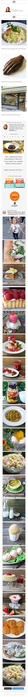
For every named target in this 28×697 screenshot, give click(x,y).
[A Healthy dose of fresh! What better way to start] (14, 510)
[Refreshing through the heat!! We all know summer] (14, 392)
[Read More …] (12, 130)
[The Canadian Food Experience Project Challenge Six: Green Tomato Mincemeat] (13, 147)
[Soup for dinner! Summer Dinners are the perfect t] (14, 486)
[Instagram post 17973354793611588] (14, 251)
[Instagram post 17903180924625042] (14, 228)
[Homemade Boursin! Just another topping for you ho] (14, 651)
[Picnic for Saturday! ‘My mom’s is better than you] (14, 463)
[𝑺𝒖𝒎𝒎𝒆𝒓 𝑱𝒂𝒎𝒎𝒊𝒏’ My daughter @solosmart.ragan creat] (14, 369)
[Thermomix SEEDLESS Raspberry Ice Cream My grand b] (14, 322)
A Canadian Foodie (14, 9)
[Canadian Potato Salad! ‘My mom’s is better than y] (14, 674)
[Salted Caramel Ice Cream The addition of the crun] (14, 533)
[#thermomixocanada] (14, 345)
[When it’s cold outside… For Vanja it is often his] (14, 416)
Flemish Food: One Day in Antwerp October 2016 (11, 81)
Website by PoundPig (19, 694)
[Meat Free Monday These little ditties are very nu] (14, 627)
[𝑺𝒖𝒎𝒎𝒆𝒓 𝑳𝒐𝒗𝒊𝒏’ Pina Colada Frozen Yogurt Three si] (14, 439)
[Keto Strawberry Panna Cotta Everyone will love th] (14, 604)
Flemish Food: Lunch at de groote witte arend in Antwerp (13, 48)
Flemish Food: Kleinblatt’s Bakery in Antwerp (10, 114)
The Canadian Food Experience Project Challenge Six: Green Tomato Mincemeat (13, 160)
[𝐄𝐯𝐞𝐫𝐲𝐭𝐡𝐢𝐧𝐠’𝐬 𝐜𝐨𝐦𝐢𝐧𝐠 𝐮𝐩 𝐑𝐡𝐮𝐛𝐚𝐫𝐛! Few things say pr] (14, 557)
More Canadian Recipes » (13, 170)
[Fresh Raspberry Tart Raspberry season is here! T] (14, 298)
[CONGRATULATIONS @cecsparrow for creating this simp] (14, 275)
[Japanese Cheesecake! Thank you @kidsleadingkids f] (14, 580)
